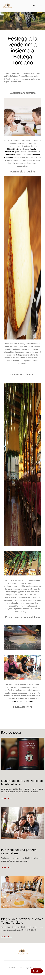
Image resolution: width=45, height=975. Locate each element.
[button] (34, 6)
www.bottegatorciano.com (22, 701)
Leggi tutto (6, 798)
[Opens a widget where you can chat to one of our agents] (37, 971)
